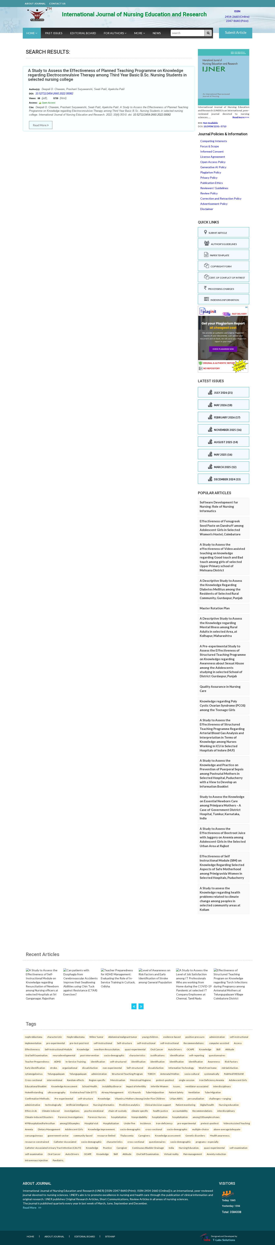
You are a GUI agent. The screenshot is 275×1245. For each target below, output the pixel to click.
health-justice (160, 1110)
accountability (180, 1110)
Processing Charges (220, 288)
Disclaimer (206, 209)
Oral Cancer (156, 1049)
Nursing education (229, 1104)
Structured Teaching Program (127, 1073)
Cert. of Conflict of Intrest (227, 277)
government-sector (58, 1135)
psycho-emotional (93, 1110)
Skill (218, 1049)
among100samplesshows (206, 1117)
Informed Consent (212, 151)
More (138, 33)
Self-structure (124, 1043)
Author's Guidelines (223, 244)
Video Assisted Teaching (236, 1123)
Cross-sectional (33, 1080)
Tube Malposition (155, 1092)
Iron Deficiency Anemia (211, 1080)
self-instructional (239, 1036)
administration (217, 1036)
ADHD (57, 1061)
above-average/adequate (227, 1129)
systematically (211, 1073)
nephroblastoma (33, 1036)
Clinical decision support (158, 1104)
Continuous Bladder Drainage (148, 1147)
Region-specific (97, 1080)
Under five (129, 1123)
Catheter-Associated (65, 1141)
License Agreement (212, 156)
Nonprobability (139, 1117)
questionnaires (217, 1055)
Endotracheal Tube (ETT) (83, 1092)
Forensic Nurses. (97, 1117)
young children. (150, 1036)
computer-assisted (219, 1043)
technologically (53, 1104)
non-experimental (112, 1067)
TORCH (151, 1073)
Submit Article (235, 32)
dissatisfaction (90, 1067)
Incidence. (145, 1123)
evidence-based (172, 1036)
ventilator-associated (196, 1086)
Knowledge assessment (168, 1135)
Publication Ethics (211, 182)
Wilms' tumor (96, 1036)
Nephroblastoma (76, 1036)
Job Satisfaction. (229, 1067)
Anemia (29, 1129)
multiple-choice (200, 1129)
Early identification (35, 1067)
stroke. (53, 1067)
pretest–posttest (165, 1080)
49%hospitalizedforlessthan (40, 1123)
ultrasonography (56, 1092)
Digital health (207, 1104)
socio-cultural (191, 1073)
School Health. (89, 1086)
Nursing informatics (103, 1104)
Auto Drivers (175, 1049)
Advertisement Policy (213, 203)
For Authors (114, 33)
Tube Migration (213, 1092)
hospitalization (119, 1117)
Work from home (208, 1067)
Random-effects (75, 1080)
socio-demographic (114, 1055)
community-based (82, 1135)
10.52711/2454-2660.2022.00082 (54, 93)
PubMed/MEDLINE (234, 1073)
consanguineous (34, 1135)
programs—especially (207, 1141)
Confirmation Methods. (37, 1098)
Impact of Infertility (136, 1086)
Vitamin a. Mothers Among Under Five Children (140, 1098)
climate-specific (139, 1110)
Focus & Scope (209, 146)
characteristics (137, 1055)
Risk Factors (231, 1061)
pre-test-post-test (79, 1043)
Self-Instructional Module (58, 1049)
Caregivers (144, 1135)
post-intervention (89, 1055)
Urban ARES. (176, 1098)
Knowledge (83, 1049)
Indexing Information (224, 299)
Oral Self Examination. (36, 1055)
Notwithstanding (34, 1092)
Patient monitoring (185, 1104)
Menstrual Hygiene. (140, 1080)
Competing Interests (213, 141)
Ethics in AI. (31, 1110)
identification (177, 1055)
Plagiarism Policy (210, 172)
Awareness (214, 1061)
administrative (32, 1104)
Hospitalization (111, 1123)
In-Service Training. (76, 1061)
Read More (40, 125)
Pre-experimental (64, 1098)
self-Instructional (103, 1043)
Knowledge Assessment (64, 1086)
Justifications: (157, 1055)
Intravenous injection (36, 1160)
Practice (107, 1147)
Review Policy (209, 193)
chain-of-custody (117, 1110)
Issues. (177, 1086)
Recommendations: (194, 1043)
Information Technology (181, 1067)
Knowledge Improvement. (101, 1129)
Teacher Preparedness (37, 1061)
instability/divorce (111, 1086)
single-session (186, 1080)
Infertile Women (159, 1086)
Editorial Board (83, 33)
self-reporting (196, 1055)
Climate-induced (51, 1110)
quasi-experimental (135, 1049)
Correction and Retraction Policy (220, 198)
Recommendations (202, 1110)
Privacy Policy (208, 177)
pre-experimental (55, 1043)
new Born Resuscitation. (107, 1049)
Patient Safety (176, 1092)
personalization (196, 1098)
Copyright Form (220, 266)
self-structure (85, 1098)
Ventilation (194, 1092)
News (157, 33)
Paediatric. (58, 1160)
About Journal (35, 3)
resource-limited (106, 1135)
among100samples (70, 1123)
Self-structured (135, 1067)
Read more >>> (241, 117)
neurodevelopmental (64, 1055)
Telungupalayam (56, 1073)
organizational (69, 1067)
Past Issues (53, 33)
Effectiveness (32, 1049)
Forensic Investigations (70, 1117)
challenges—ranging (220, 1098)
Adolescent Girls (238, 1080)
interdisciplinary (222, 1086)
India (171, 1147)
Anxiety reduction (216, 1154)
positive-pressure (195, 1036)
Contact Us (57, 3)
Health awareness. (220, 1135)
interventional (54, 1080)
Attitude (229, 1049)
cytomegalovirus (34, 1073)
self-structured (118, 1061)
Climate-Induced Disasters (39, 1117)
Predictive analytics (129, 1104)
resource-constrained (37, 1141)
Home (30, 33)
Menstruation (117, 1080)
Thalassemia (126, 1135)
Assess (238, 1043)
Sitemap (110, 1236)
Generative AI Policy (213, 167)
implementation (33, 1043)
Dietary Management (49, 1129)
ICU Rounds (134, 1092)
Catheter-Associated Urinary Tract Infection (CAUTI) (53, 1147)
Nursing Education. (189, 1147)
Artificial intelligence (77, 1104)
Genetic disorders (195, 1135)
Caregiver (122, 1147)
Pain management (192, 1154)
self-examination (238, 1147)
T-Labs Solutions (224, 1240)
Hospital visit (91, 1123)
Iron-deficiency (164, 1123)
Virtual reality (171, 1154)
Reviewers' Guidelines (214, 188)
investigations (72, 1110)
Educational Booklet (36, 1086)
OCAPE (190, 1049)
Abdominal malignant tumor (122, 1036)
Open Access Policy (212, 162)
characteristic (54, 1036)
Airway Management (112, 1092)
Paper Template (218, 255)
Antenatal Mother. (170, 1073)
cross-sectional (153, 1129)
